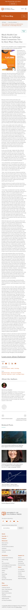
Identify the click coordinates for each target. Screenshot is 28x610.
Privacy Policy (18, 607)
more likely (23, 70)
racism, (14, 374)
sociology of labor (20, 374)
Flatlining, (4, 374)
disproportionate (5, 77)
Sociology (17, 368)
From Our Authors (12, 22)
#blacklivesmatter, (6, 372)
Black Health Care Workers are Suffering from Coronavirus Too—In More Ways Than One (12, 25)
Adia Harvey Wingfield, (16, 372)
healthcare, (9, 374)
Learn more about (14, 356)
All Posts (4, 22)
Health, (12, 368)
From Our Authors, (6, 368)
